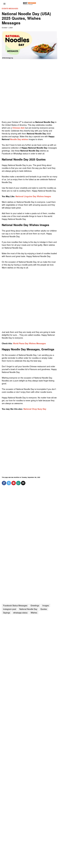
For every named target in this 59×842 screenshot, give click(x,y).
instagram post (9, 609)
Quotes (43, 609)
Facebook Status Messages (15, 605)
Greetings (35, 605)
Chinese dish (18, 127)
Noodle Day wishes (19, 139)
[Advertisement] (29, 91)
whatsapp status (20, 612)
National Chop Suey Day (34, 409)
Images (45, 605)
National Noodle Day (28, 609)
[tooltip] (4, 483)
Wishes (34, 612)
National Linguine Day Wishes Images (33, 196)
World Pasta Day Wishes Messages (29, 343)
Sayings (6, 612)
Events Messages (10, 8)
